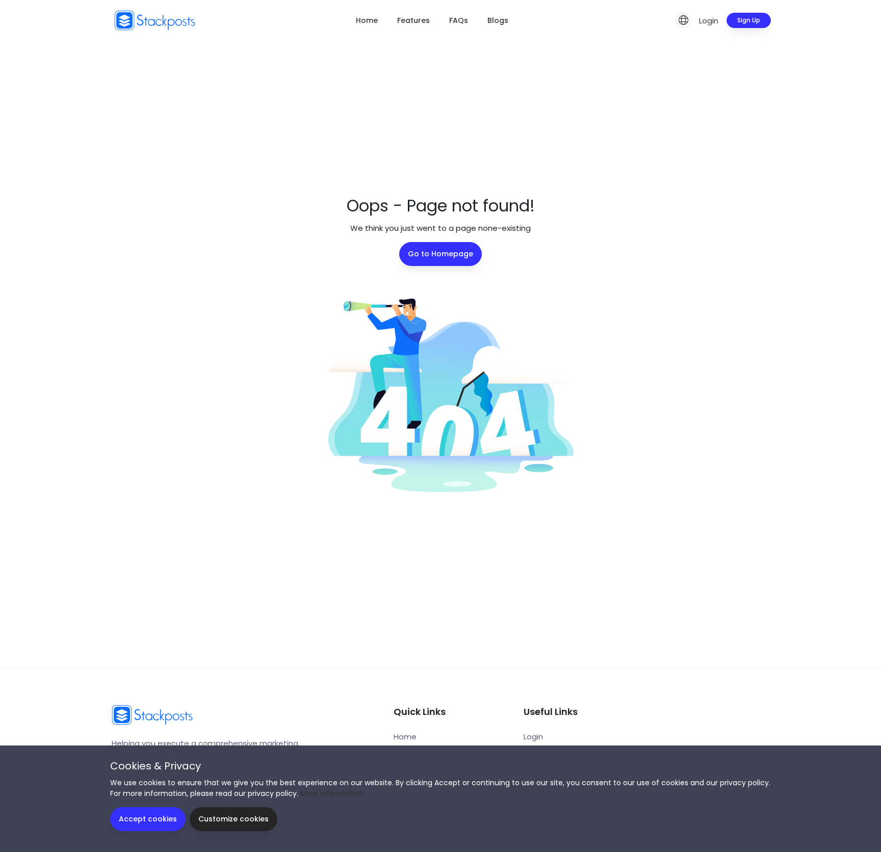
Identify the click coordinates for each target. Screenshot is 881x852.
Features (413, 20)
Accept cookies (148, 819)
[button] (683, 20)
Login (708, 20)
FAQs (458, 20)
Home (367, 20)
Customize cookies (233, 819)
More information (331, 793)
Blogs (497, 20)
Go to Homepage (440, 254)
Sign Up (748, 20)
